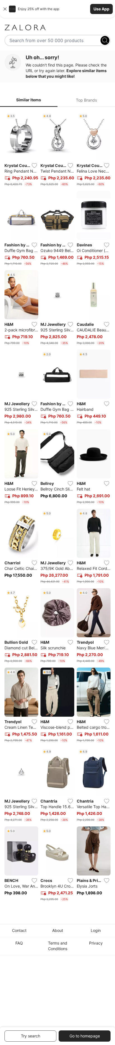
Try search (30, 1035)
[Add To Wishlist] (34, 165)
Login (96, 930)
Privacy (96, 943)
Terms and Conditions (57, 946)
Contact (19, 930)
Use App (101, 8)
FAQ (19, 943)
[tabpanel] (57, 507)
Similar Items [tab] (28, 99)
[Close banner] (5, 9)
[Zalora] (57, 27)
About (57, 930)
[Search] (104, 40)
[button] (57, 9)
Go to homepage (85, 1035)
